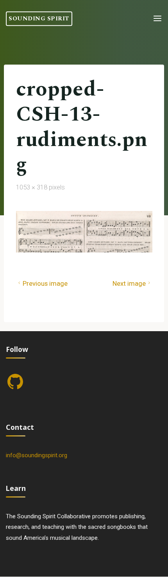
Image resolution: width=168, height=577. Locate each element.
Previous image (44, 283)
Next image (129, 283)
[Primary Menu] (157, 18)
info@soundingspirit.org (36, 455)
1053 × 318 (32, 187)
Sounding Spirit (39, 18)
